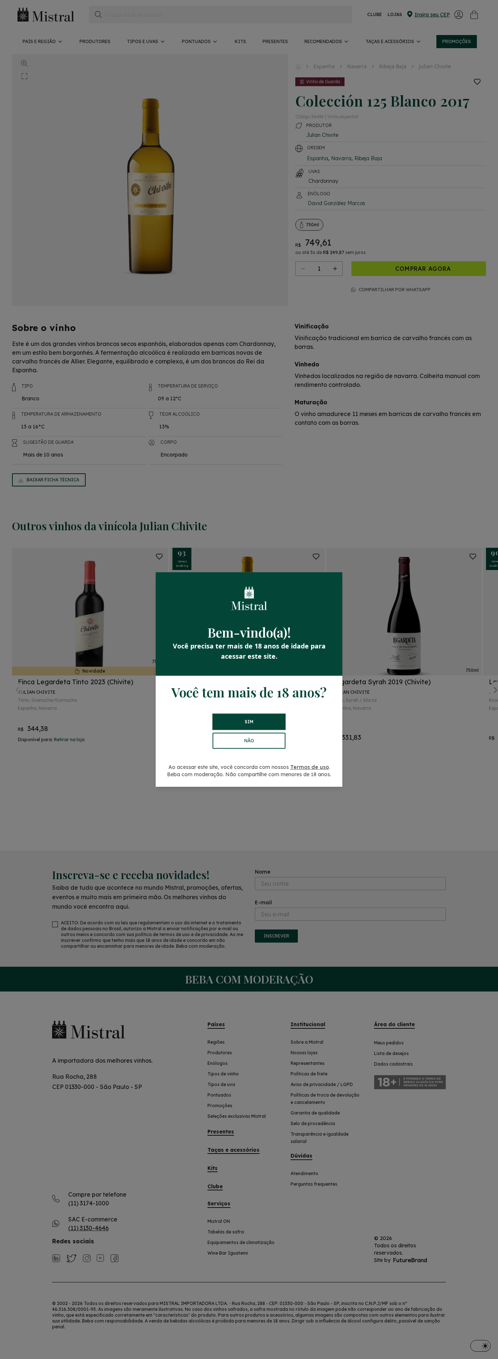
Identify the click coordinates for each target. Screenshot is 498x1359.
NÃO (249, 740)
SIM (249, 721)
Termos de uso (309, 767)
